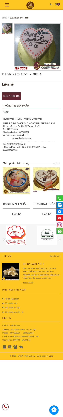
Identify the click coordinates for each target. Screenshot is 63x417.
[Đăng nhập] (50, 4)
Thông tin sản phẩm (16, 105)
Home (4, 18)
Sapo (51, 356)
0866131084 (28, 333)
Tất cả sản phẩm (12, 299)
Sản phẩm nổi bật (12, 308)
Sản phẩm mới (11, 303)
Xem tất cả (55, 256)
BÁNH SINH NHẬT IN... (18, 203)
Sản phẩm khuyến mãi (14, 312)
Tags (6, 112)
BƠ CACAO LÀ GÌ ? (33, 264)
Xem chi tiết (28, 282)
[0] (56, 4)
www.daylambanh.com (21, 138)
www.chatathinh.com (20, 135)
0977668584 (11, 96)
